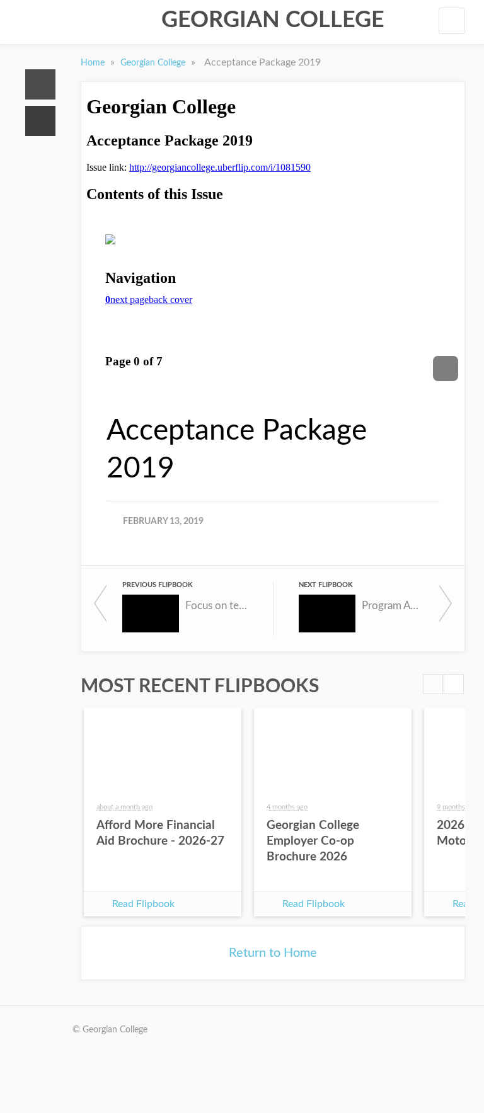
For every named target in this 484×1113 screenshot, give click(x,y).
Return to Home (273, 953)
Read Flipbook (143, 904)
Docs (40, 121)
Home (40, 84)
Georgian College (272, 20)
